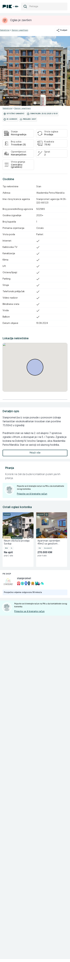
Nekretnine (4, 30)
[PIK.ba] (10, 6)
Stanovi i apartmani (20, 30)
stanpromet (24, 578)
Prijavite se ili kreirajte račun (32, 494)
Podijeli (63, 30)
